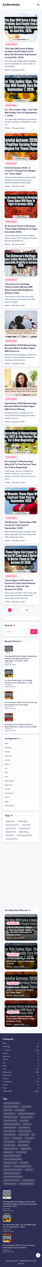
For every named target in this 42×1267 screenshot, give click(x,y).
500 (27, 610)
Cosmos (8, 760)
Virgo (7, 802)
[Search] (33, 631)
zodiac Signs (11, 44)
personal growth (23, 1145)
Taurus (7, 797)
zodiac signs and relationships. (13, 1176)
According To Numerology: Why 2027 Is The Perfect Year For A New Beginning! (20, 464)
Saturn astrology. (24, 832)
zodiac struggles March (26, 1184)
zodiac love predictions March (13, 1169)
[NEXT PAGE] (32, 610)
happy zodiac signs (9, 1134)
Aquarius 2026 (10, 821)
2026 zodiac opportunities (12, 1103)
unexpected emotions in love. (22, 1166)
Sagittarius (9, 785)
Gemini (7, 764)
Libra (6, 772)
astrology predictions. (12, 825)
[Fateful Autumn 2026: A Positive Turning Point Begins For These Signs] (9, 695)
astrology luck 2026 (26, 1117)
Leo (6, 768)
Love (6, 777)
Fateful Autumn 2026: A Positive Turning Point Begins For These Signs (20, 170)
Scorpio (7, 789)
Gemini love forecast (24, 1131)
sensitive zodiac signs (10, 1162)
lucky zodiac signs (24, 828)
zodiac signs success (10, 1184)
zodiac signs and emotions (11, 1173)
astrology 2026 (22, 821)
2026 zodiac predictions (11, 1106)
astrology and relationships (26, 1113)
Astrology (8, 747)
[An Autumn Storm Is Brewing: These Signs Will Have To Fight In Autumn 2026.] (9, 717)
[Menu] (38, 4)
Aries (6, 743)
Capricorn (8, 756)
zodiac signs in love (11, 839)
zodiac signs (29, 1169)
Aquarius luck (8, 1110)
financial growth (24, 1127)
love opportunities (9, 1141)
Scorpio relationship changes (12, 1159)
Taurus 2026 (9, 835)
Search (8, 625)
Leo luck (6, 1138)
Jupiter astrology (11, 828)
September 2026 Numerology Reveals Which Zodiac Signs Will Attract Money (21, 406)
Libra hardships (17, 1138)
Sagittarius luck (8, 1152)
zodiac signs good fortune (24, 835)
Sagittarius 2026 (11, 832)
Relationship (9, 781)
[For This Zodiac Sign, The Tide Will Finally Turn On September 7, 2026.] (9, 673)
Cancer (7, 752)
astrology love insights (10, 1117)
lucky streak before (23, 1141)
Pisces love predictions (10, 1148)
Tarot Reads (9, 793)
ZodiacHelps (11, 4)
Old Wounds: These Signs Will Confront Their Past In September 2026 (20, 525)
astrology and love (9, 1113)
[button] (32, 610)
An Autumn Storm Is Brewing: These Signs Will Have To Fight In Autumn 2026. (21, 229)
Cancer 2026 (26, 825)
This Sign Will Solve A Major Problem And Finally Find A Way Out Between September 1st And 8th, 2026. (21, 658)
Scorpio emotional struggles (12, 1155)
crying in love (27, 1124)
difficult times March (10, 1127)
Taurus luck (7, 1166)
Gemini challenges (9, 1131)
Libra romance (29, 1138)
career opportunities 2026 (12, 1124)
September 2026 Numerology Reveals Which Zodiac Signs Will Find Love (21, 348)
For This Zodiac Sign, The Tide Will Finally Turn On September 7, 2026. (21, 112)
